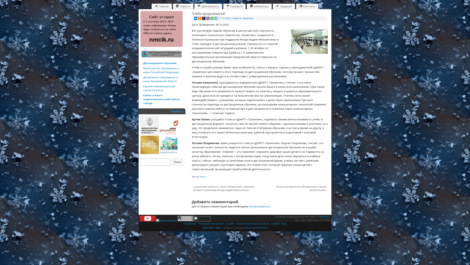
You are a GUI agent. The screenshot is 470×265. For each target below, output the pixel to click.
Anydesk (275, 223)
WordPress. (262, 227)
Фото (202, 176)
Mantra (250, 227)
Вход (284, 223)
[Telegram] (216, 18)
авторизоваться (259, 206)
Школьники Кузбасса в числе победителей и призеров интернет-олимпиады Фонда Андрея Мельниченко (223, 188)
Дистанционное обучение (159, 63)
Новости (237, 18)
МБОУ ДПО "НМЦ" (211, 227)
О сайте (230, 223)
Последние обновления (211, 223)
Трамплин (248, 18)
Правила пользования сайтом (252, 223)
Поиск (177, 161)
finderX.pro (324, 216)
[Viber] (207, 18)
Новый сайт (189, 223)
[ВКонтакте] (195, 18)
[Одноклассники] (199, 18)
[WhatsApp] (212, 18)
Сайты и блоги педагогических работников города (161, 99)
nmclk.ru (161, 39)
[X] (203, 18)
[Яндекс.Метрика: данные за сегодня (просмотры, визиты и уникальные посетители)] (166, 220)
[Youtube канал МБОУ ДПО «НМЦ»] (148, 220)
